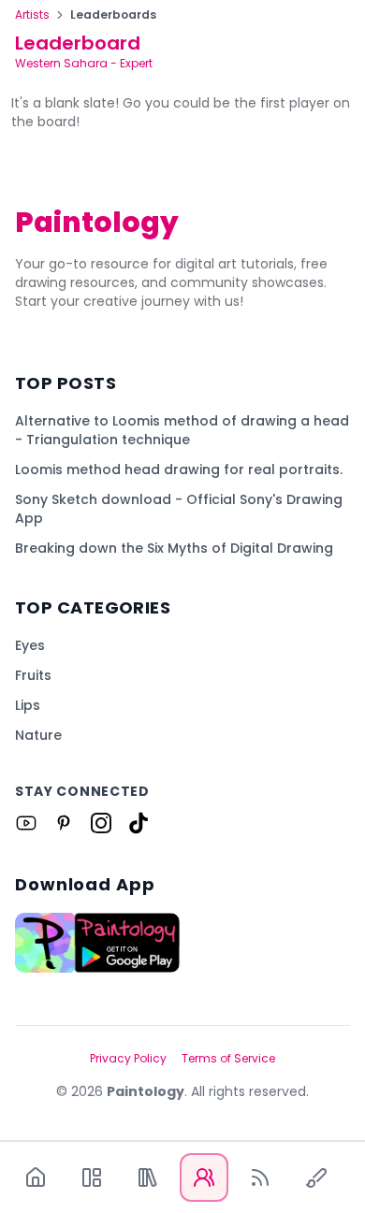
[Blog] (260, 1177)
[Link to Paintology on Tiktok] (138, 823)
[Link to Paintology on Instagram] (101, 823)
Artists (32, 14)
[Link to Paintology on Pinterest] (63, 823)
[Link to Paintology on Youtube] (26, 823)
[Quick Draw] (316, 1177)
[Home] (35, 1177)
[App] (91, 1177)
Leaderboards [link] (113, 14)
